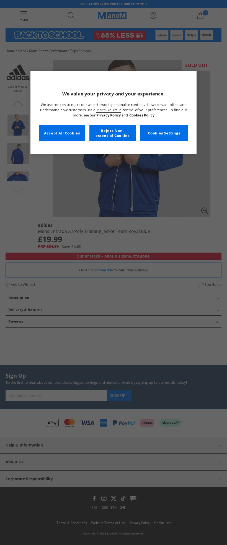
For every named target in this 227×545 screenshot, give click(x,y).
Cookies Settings (164, 133)
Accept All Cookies (62, 133)
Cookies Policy (141, 115)
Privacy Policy (108, 115)
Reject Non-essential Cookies (113, 133)
